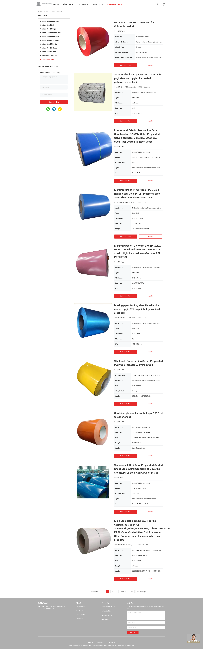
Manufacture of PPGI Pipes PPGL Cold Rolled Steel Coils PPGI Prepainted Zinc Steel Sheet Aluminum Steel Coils (137, 193)
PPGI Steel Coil (48, 59)
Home (40, 11)
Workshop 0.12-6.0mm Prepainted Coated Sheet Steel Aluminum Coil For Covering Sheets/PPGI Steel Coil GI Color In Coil (138, 469)
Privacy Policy (111, 642)
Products (47, 11)
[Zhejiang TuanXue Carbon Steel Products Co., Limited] (44, 3)
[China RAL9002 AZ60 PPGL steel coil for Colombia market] (93, 39)
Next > (123, 591)
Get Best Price (125, 65)
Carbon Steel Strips (48, 29)
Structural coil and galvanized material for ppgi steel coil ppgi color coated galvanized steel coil (138, 78)
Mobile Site (100, 642)
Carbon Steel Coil (47, 25)
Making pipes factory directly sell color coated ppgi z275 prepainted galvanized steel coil (137, 309)
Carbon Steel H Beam (48, 48)
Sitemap (90, 642)
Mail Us (150, 65)
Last (131, 591)
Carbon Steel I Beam (48, 52)
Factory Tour (79, 610)
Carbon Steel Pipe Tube (49, 37)
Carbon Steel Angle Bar (49, 21)
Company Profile (80, 606)
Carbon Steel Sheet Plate (50, 33)
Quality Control (80, 614)
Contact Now (54, 102)
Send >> (132, 632)
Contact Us (79, 618)
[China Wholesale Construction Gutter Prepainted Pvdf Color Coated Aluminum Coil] (93, 378)
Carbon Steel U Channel (49, 40)
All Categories (106, 619)
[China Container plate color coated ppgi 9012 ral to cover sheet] (93, 430)
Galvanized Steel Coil (48, 56)
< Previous (94, 591)
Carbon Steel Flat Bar (48, 44)
